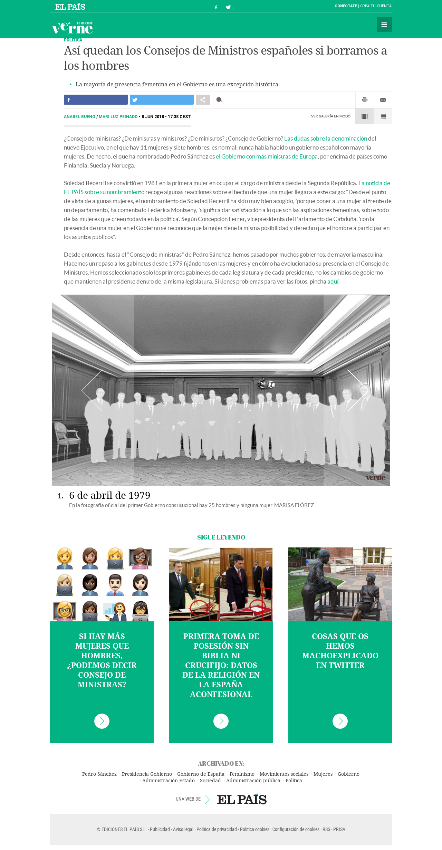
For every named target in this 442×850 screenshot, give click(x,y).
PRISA (339, 829)
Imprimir (365, 100)
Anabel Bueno (80, 116)
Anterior (92, 390)
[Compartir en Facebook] (96, 100)
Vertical (383, 116)
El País (71, 6)
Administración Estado (168, 781)
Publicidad (160, 829)
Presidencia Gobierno (147, 774)
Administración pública (253, 781)
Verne (72, 27)
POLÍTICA (73, 39)
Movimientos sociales (284, 774)
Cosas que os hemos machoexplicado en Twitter (340, 651)
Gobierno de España (200, 774)
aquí (332, 281)
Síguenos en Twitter (228, 6)
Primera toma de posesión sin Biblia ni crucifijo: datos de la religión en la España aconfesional (221, 665)
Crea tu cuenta (376, 6)
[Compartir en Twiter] (162, 100)
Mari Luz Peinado (119, 116)
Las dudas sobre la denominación (325, 138)
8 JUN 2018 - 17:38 (166, 116)
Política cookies (254, 829)
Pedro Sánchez (99, 774)
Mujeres (323, 774)
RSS (326, 829)
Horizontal (364, 116)
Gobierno (348, 774)
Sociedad (210, 781)
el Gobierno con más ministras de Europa (267, 156)
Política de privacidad (216, 829)
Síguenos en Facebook (216, 6)
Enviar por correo (383, 100)
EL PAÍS (242, 798)
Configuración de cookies (295, 829)
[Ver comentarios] (220, 100)
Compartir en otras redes (203, 100)
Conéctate (346, 6)
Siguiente (358, 390)
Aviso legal (183, 829)
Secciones (384, 24)
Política (294, 781)
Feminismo (242, 774)
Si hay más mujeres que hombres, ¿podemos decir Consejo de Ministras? (102, 660)
